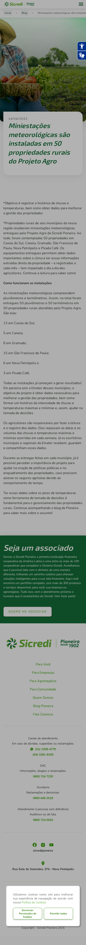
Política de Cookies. (34, 902)
